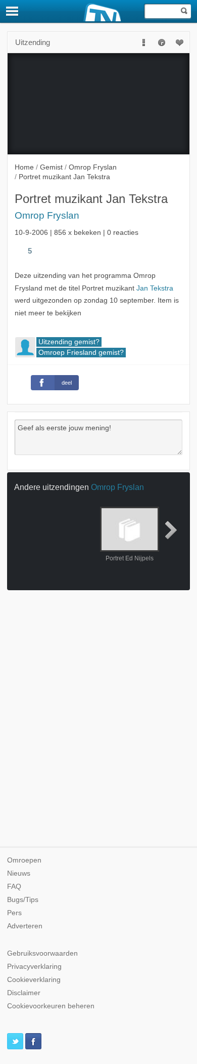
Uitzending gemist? (69, 342)
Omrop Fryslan (47, 215)
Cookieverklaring (34, 980)
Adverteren (24, 926)
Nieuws (18, 873)
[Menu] (12, 11)
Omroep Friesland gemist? (81, 352)
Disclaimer (23, 993)
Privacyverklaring (34, 966)
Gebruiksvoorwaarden (42, 953)
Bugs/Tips (22, 900)
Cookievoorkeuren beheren (50, 1006)
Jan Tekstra (154, 288)
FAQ (14, 886)
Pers (14, 913)
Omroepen (24, 860)
